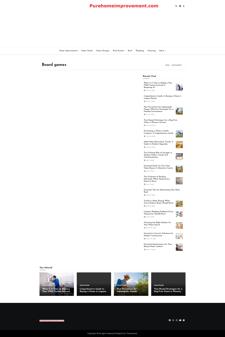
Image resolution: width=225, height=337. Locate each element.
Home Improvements (68, 51)
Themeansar (131, 333)
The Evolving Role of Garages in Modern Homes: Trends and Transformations (158, 155)
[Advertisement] (112, 29)
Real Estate (118, 51)
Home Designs (102, 51)
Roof (130, 51)
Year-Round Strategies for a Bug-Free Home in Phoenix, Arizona (168, 291)
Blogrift (119, 333)
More (162, 51)
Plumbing (140, 51)
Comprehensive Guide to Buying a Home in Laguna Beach (93, 291)
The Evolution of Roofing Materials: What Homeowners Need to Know (157, 179)
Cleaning (152, 51)
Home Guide (87, 51)
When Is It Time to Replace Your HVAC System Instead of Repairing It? (158, 85)
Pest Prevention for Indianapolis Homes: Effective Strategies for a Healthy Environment (158, 109)
